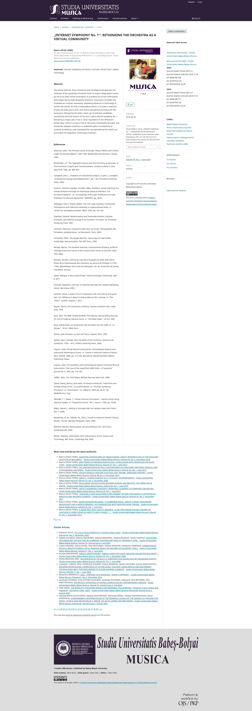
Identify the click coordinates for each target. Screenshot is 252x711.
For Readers (171, 159)
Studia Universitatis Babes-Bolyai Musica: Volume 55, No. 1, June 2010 (115, 470)
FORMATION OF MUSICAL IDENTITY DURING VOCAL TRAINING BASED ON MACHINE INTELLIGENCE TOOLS (107, 547)
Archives (64, 18)
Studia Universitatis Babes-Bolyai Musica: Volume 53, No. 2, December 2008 (106, 479)
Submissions (102, 18)
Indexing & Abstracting (83, 18)
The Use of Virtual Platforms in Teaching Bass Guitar (97, 532)
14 (84, 609)
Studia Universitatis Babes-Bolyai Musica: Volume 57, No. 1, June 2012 (96, 465)
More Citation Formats (137, 147)
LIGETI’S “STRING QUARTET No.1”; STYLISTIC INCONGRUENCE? (107, 478)
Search (197, 18)
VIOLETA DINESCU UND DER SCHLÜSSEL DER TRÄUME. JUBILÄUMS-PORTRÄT (112, 472)
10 (73, 609)
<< (55, 609)
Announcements (120, 18)
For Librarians (172, 167)
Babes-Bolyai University (177, 124)
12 (78, 609)
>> (60, 519)
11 (76, 609)
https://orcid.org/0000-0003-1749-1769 (67, 61)
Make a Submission (177, 31)
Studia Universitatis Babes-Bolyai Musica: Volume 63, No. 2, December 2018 (117, 459)
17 (92, 609)
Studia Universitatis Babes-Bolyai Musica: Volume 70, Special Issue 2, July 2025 (108, 541)
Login (200, 2)
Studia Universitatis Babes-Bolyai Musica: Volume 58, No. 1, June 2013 (89, 491)
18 (94, 609)
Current (53, 18)
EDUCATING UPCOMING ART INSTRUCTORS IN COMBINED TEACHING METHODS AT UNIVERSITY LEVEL (108, 539)
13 (81, 609)
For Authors (171, 163)
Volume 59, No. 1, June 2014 (82, 27)
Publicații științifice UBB (177, 144)
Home (56, 27)
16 (89, 609)
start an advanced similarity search (81, 615)
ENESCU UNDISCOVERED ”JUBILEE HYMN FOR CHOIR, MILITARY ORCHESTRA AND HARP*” (118, 553)
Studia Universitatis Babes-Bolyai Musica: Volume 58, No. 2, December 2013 (106, 474)
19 (97, 609)
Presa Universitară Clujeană (179, 127)
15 (86, 609)
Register (191, 2)
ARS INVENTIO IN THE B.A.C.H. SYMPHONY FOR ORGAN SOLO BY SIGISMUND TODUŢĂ (118, 559)
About (134, 18)
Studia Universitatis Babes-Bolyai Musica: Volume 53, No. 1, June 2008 (89, 561)
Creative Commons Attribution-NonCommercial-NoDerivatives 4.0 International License (141, 200)
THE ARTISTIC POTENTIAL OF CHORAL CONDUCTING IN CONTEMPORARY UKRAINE (110, 582)
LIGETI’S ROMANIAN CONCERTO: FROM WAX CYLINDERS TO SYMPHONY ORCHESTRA (116, 488)
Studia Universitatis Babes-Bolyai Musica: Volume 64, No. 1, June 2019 (97, 486)
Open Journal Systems (176, 190)
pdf (131, 104)
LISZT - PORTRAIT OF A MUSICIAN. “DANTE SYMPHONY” (105, 574)
